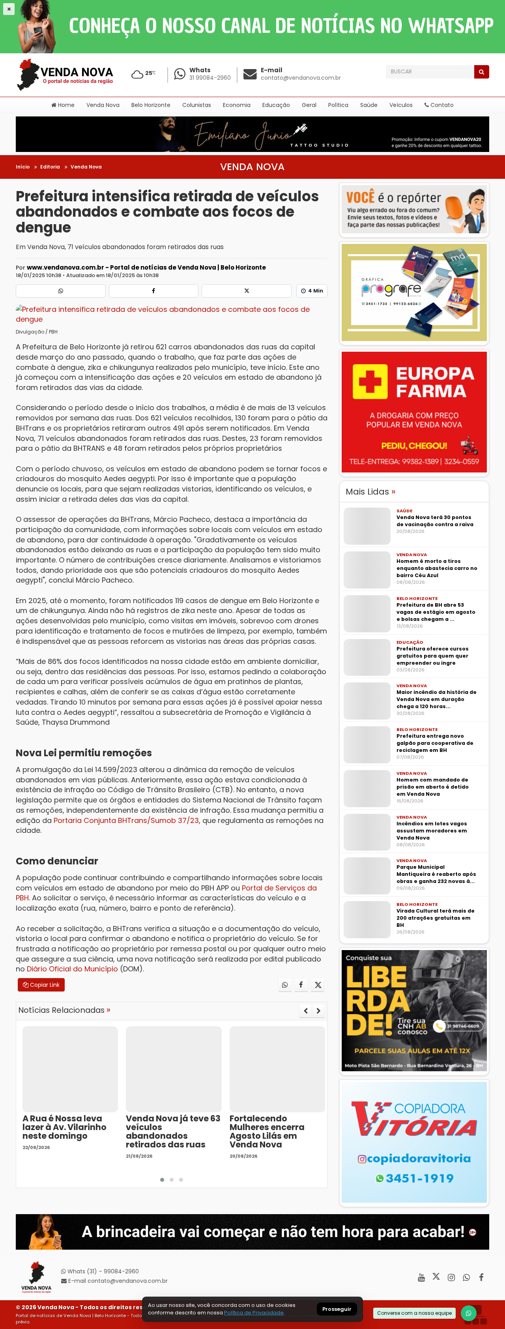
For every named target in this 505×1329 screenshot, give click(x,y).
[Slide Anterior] (305, 1011)
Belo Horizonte (150, 105)
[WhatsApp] (469, 1313)
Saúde (369, 105)
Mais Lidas (371, 491)
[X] (247, 291)
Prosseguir (337, 1309)
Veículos (401, 105)
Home (65, 105)
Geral (309, 105)
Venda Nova (103, 105)
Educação (276, 105)
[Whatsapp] (61, 291)
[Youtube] (421, 1277)
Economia (237, 105)
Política (338, 105)
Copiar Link (44, 985)
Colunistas (196, 105)
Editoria (50, 166)
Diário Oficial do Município (72, 969)
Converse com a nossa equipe (414, 1313)
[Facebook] (154, 291)
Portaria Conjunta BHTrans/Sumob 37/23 (125, 820)
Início (23, 166)
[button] (162, 1180)
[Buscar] (481, 72)
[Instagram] (451, 1277)
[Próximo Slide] (318, 1011)
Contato (441, 105)
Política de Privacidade (254, 1312)
